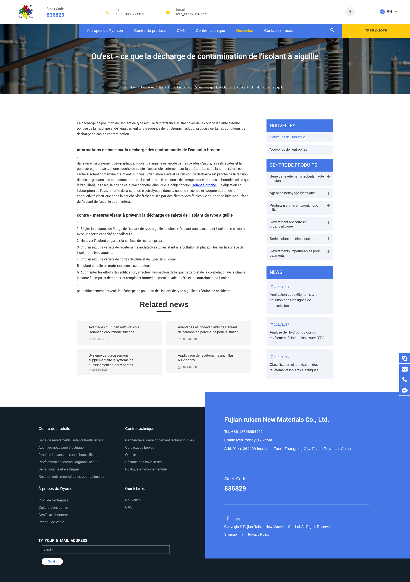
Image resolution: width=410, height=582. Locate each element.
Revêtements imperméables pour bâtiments (295, 253)
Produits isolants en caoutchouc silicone (294, 208)
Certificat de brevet (139, 447)
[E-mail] (404, 369)
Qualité (130, 455)
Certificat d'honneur (53, 515)
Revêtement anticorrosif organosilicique (288, 224)
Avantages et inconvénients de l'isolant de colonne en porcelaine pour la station (208, 329)
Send (52, 561)
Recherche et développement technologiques (159, 440)
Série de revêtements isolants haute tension (297, 178)
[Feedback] (404, 390)
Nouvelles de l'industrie (174, 87)
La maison (130, 87)
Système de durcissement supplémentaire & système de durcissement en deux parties (111, 359)
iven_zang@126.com (254, 440)
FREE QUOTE (376, 30)
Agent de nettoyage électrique (292, 193)
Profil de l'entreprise (53, 500)
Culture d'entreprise (53, 507)
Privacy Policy (258, 534)
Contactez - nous (278, 30)
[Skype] (404, 358)
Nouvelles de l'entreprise (288, 149)
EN (389, 11)
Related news (164, 304)
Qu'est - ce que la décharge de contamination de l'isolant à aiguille (239, 87)
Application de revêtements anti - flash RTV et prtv (207, 358)
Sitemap (230, 534)
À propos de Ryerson (105, 30)
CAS (181, 30)
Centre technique (210, 30)
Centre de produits (150, 30)
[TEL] (404, 379)
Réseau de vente (51, 522)
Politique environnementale (146, 469)
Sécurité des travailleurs (143, 462)
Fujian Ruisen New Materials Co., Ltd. (272, 527)
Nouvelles (244, 30)
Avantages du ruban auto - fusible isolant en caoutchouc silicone (114, 329)
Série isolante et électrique (290, 239)
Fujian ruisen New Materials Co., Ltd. (276, 419)
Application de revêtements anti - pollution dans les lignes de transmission (294, 300)
